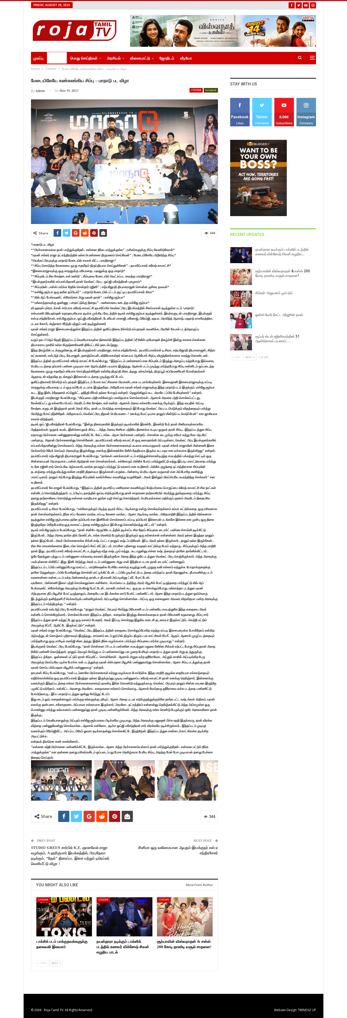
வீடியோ (186, 58)
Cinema (196, 90)
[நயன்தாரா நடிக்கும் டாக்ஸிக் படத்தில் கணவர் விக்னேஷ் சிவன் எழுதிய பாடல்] (124, 916)
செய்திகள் (210, 90)
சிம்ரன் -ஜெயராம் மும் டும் (274, 293)
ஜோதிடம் (167, 58)
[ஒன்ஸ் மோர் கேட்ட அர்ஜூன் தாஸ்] (241, 320)
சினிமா (55, 58)
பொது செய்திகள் (84, 58)
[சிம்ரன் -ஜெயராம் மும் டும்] (241, 299)
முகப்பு (38, 58)
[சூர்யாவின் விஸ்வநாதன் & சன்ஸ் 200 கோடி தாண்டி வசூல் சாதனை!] (185, 916)
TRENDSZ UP (307, 1010)
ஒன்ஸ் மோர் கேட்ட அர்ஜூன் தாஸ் (279, 315)
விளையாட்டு (140, 58)
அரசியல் (114, 58)
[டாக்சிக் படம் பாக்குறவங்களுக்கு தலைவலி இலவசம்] (64, 916)
